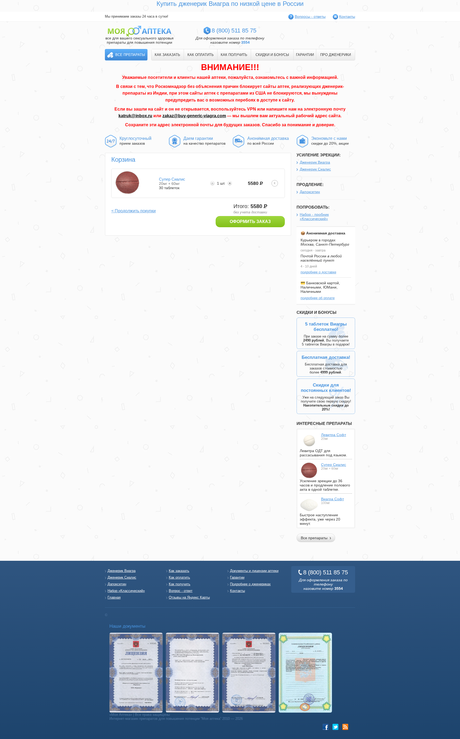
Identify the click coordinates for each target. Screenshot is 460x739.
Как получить (179, 584)
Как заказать (179, 571)
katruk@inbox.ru (135, 115)
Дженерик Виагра (315, 162)
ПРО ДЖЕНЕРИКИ (335, 55)
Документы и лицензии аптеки (254, 571)
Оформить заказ (250, 221)
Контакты (347, 16)
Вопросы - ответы (310, 16)
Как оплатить (179, 577)
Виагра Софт (332, 499)
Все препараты (130, 55)
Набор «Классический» (126, 591)
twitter (335, 727)
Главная (114, 597)
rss (345, 727)
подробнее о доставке (318, 272)
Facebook (326, 727)
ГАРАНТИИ (305, 55)
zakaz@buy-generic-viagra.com (194, 115)
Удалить (275, 183)
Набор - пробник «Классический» (314, 216)
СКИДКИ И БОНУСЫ (272, 55)
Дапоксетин (310, 192)
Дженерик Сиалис (315, 169)
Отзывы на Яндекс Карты (189, 597)
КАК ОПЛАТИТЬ (200, 55)
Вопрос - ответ (180, 591)
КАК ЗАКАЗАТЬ (167, 55)
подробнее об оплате (318, 298)
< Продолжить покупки (133, 211)
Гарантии (237, 577)
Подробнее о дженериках (250, 584)
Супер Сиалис (333, 464)
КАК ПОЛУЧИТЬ (234, 55)
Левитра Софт (333, 435)
